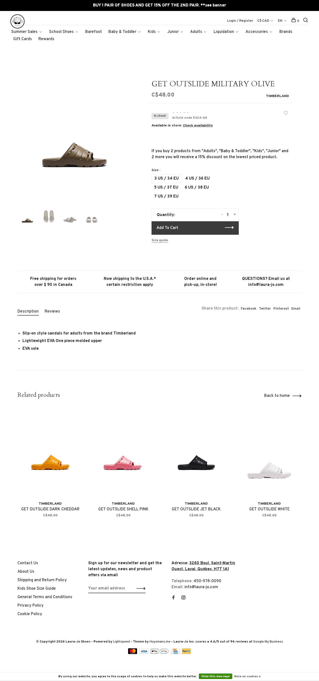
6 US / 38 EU (197, 187)
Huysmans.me (160, 642)
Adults (196, 31)
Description (28, 311)
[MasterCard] (133, 653)
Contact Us (27, 563)
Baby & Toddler (122, 31)
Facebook (248, 309)
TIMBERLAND (277, 96)
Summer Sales (24, 31)
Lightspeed (121, 642)
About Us (25, 571)
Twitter (265, 309)
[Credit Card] (176, 653)
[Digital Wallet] (160, 653)
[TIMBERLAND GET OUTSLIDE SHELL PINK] (123, 452)
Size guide (160, 240)
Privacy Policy (30, 605)
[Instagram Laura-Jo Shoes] (183, 598)
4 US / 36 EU (197, 178)
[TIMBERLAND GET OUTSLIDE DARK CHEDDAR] (50, 452)
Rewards (46, 39)
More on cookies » (247, 677)
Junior (173, 31)
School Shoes (61, 31)
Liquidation (224, 31)
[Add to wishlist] (286, 113)
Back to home (277, 395)
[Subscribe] (140, 588)
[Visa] (144, 653)
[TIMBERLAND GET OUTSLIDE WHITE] (269, 452)
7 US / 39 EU (166, 196)
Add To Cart (167, 228)
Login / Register (240, 21)
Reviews (52, 311)
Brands (285, 31)
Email (295, 309)
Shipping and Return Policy (42, 580)
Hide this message (216, 677)
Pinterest (281, 309)
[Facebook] (173, 598)
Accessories (256, 31)
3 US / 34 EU (166, 178)
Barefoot (93, 31)
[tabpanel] (74, 137)
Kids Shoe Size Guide (36, 588)
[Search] (306, 21)
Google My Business (268, 642)
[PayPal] (186, 653)
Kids (152, 31)
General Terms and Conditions (44, 597)
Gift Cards (22, 39)
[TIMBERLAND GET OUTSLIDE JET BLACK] (196, 452)
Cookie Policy (29, 614)
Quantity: (166, 215)
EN (280, 21)
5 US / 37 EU (166, 187)
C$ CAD (263, 21)
